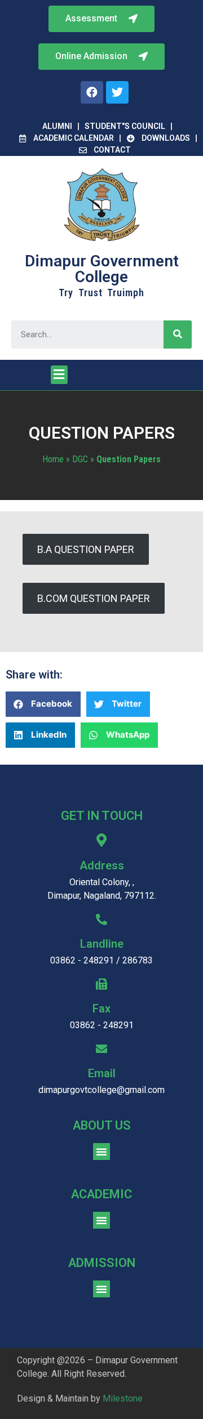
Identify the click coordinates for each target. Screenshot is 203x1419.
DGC (80, 459)
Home (53, 459)
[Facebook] (92, 92)
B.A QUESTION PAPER (85, 549)
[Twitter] (117, 92)
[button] (101, 56)
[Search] (178, 334)
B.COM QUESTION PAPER (93, 598)
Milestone (123, 1398)
